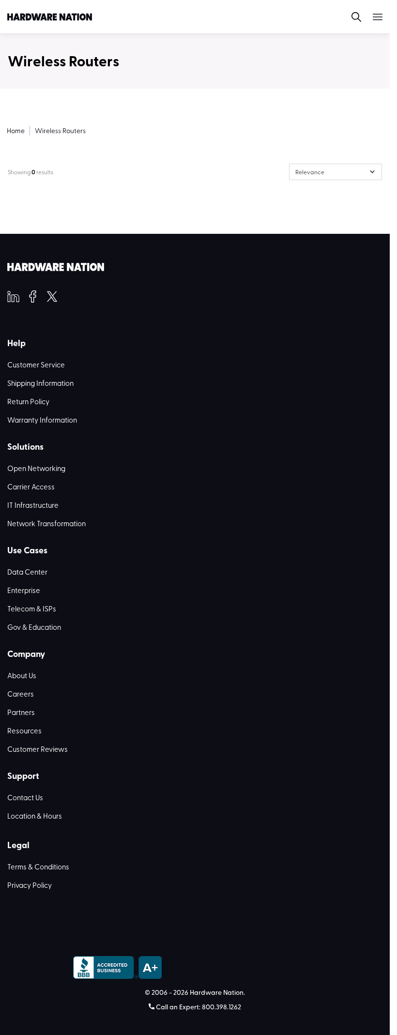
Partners (21, 712)
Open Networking (36, 468)
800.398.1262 (221, 1006)
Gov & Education (34, 627)
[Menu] (371, 17)
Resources (24, 730)
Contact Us (25, 797)
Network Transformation (46, 523)
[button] (350, 17)
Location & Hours (34, 816)
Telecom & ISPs (31, 608)
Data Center (27, 572)
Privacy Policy (29, 885)
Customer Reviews (37, 749)
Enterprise (23, 590)
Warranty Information (42, 420)
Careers (20, 694)
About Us (21, 675)
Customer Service (36, 364)
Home (16, 130)
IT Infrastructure (33, 505)
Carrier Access (31, 486)
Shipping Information (40, 383)
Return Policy (28, 401)
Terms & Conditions (38, 866)
